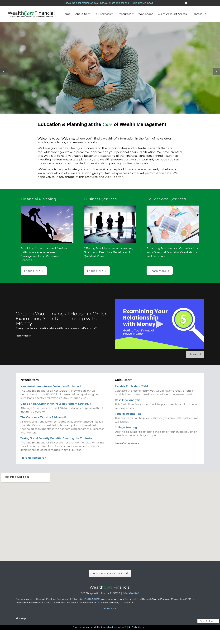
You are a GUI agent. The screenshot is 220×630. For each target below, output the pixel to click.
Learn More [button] (32, 270)
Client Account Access (172, 13)
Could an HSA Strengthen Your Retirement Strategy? (55, 403)
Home (66, 13)
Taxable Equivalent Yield (131, 386)
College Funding (126, 427)
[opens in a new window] (110, 577)
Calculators (123, 380)
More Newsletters (33, 457)
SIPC (97, 599)
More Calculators (127, 443)
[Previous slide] (3, 71)
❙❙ (112, 109)
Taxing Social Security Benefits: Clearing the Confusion (56, 438)
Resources (124, 13)
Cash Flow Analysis (127, 400)
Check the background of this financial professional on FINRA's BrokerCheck (108, 3)
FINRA (87, 599)
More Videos (23, 336)
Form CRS (110, 608)
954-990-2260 (131, 593)
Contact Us (198, 13)
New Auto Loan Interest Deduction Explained (50, 386)
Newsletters (29, 380)
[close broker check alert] (186, 3)
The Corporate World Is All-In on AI (43, 417)
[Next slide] (216, 71)
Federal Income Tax (128, 413)
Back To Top (206, 621)
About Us (81, 13)
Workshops (145, 13)
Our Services (103, 13)
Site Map (21, 618)
